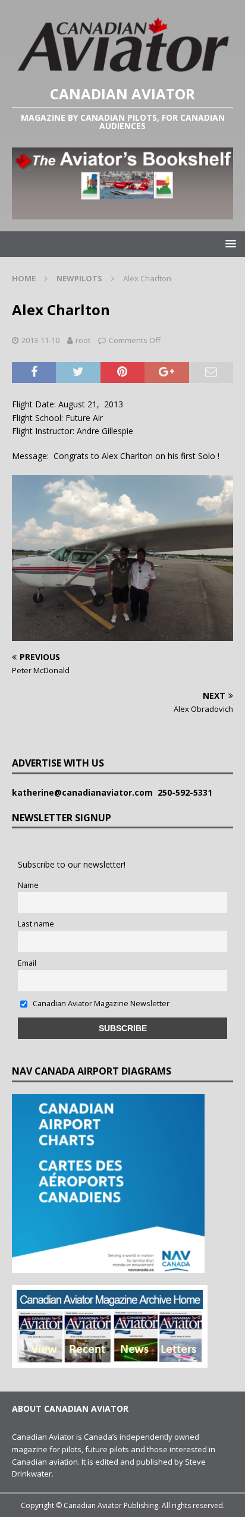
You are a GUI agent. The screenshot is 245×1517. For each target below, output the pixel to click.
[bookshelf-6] (122, 212)
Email (27, 963)
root (83, 340)
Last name (36, 924)
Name (28, 885)
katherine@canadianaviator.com (85, 792)
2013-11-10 (40, 340)
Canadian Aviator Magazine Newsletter (100, 1003)
